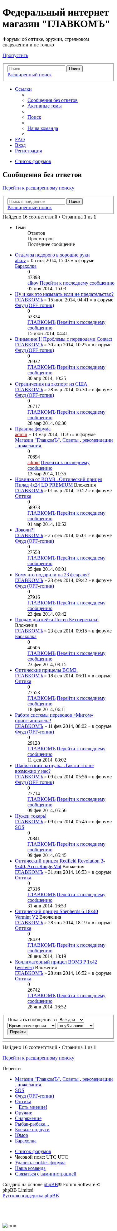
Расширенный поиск (29, 74)
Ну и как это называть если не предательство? (64, 294)
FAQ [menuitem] (20, 139)
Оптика (23, 496)
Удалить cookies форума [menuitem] (40, 1162)
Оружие (23, 1112)
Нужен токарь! (30, 816)
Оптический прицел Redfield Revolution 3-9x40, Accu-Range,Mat (60, 863)
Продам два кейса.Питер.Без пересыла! (57, 619)
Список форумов (33, 1151)
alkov (20, 260)
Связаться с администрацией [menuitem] (45, 1173)
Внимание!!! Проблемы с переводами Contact (63, 339)
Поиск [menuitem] (34, 117)
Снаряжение (28, 1118)
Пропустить (15, 55)
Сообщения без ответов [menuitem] (52, 100)
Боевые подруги (32, 1129)
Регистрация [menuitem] (28, 150)
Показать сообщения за (32, 1019)
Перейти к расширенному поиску (38, 187)
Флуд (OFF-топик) (34, 305)
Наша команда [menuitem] (42, 128)
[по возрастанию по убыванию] (75, 1025)
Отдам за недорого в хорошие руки (52, 254)
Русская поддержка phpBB (30, 1195)
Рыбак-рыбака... (32, 1124)
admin (21, 434)
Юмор (21, 1135)
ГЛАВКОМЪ (29, 299)
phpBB (51, 1184)
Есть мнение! (33, 1107)
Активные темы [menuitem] (44, 105)
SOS (19, 827)
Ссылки (23, 89)
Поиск (74, 68)
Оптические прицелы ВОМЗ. (46, 670)
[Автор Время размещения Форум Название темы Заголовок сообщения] (31, 1025)
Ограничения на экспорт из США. (52, 384)
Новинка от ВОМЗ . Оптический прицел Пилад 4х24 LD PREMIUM (58, 482)
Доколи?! (25, 529)
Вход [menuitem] (20, 145)
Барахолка (26, 266)
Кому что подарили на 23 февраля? (52, 574)
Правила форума (33, 428)
